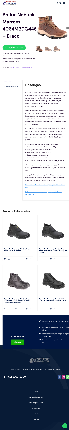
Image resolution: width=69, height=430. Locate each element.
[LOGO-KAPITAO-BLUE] (39, 358)
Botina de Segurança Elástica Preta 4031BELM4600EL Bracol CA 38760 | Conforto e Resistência (17, 301)
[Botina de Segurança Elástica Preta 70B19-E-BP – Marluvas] (18, 230)
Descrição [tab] (7, 82)
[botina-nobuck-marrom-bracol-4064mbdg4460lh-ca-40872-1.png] (52, 28)
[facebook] (59, 377)
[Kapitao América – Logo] (9, 2)
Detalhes (30, 259)
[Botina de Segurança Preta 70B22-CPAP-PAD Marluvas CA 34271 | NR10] (53, 280)
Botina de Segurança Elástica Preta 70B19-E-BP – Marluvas (17, 250)
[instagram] (63, 377)
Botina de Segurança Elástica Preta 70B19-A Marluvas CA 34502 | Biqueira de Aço (53, 250)
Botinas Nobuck (14, 67)
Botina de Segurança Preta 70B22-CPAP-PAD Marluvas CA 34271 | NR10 (52, 300)
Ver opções (8, 259)
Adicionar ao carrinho (11, 309)
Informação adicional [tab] (11, 86)
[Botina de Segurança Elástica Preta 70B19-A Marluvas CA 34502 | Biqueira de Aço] (53, 230)
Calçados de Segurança (26, 67)
